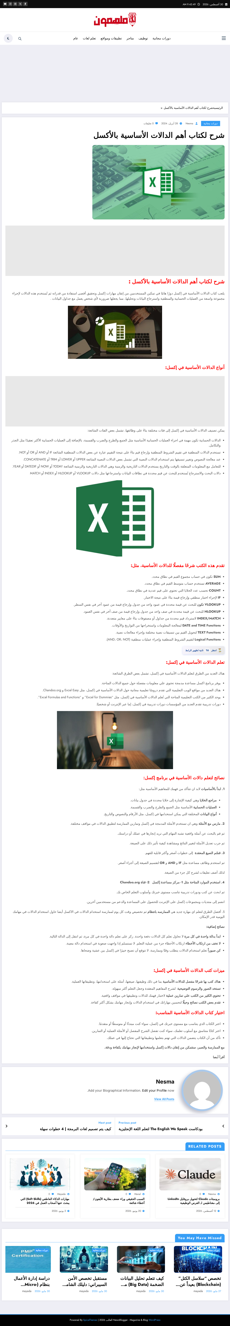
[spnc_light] (8, 38)
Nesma (189, 123)
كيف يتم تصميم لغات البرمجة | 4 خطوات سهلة (75, 1129)
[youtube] (5, 4)
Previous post (127, 1122)
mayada (61, 1194)
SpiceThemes (90, 1320)
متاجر (130, 38)
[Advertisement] (115, 73)
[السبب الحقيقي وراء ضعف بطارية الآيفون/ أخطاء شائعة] (115, 1174)
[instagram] (10, 4)
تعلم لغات (89, 38)
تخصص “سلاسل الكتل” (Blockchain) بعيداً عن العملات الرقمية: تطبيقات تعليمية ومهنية (87, 1281)
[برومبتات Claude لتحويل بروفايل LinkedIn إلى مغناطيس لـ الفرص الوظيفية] (190, 1174)
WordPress (154, 1320)
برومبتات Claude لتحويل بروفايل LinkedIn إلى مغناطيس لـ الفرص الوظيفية (194, 1201)
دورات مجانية (162, 38)
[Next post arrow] (6, 1126)
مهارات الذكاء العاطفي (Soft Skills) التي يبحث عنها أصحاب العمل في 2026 (44, 1201)
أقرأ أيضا (219, 1057)
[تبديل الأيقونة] (223, 38)
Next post (104, 1122)
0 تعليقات (149, 123)
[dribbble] (15, 4)
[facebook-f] (25, 4)
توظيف (143, 38)
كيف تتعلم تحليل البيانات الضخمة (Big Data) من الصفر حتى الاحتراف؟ (30, 1281)
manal (137, 1194)
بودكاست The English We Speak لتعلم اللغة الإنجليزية (161, 1129)
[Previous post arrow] (223, 1126)
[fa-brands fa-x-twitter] (20, 4)
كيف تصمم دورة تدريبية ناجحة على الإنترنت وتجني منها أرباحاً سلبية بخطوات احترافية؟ (202, 1281)
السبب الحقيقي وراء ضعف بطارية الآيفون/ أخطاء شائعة (118, 1201)
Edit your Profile (154, 1090)
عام (75, 38)
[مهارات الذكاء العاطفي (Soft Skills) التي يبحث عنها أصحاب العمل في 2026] (40, 1174)
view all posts (164, 1099)
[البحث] (19, 38)
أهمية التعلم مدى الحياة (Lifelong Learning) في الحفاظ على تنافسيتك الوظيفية (144, 1281)
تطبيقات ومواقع (111, 38)
